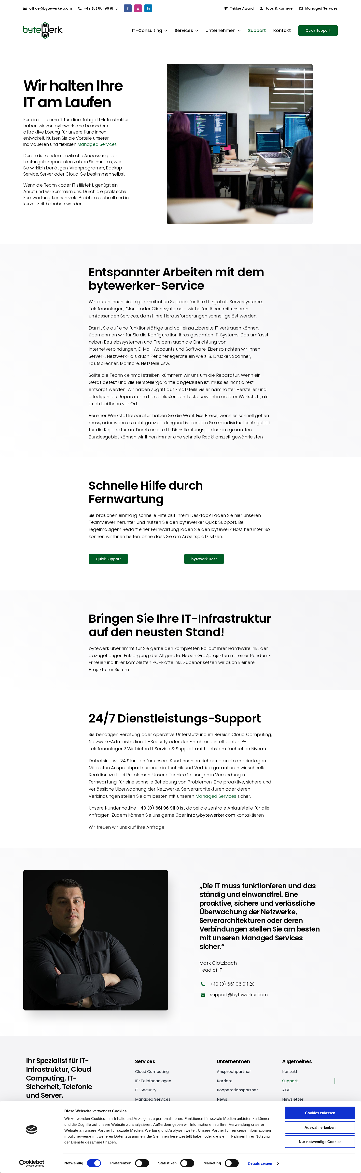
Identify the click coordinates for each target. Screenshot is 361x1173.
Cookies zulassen (320, 1113)
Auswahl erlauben (320, 1127)
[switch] (142, 1163)
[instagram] (138, 8)
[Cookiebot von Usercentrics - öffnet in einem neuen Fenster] (31, 1163)
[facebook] (128, 8)
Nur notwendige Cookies (320, 1142)
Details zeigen (260, 1163)
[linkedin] (148, 8)
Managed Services (97, 144)
